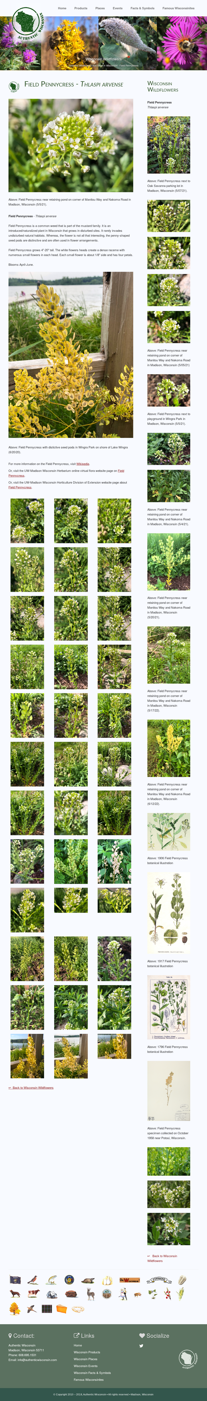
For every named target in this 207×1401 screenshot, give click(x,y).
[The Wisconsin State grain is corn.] (181, 1294)
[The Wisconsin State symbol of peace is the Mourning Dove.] (31, 1309)
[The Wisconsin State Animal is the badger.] (88, 1280)
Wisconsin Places (85, 1359)
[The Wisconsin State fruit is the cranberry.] (167, 1294)
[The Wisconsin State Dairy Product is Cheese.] (61, 1309)
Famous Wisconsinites (89, 1379)
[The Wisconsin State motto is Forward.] (159, 1280)
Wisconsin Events (86, 1366)
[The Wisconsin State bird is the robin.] (33, 1280)
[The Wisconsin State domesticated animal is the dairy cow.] (33, 1294)
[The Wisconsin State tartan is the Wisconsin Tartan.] (47, 1309)
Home (62, 8)
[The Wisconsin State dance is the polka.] (123, 1294)
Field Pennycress (20, 487)
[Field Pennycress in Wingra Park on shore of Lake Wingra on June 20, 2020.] (70, 354)
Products (80, 8)
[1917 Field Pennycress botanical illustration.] (168, 912)
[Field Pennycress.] (168, 1161)
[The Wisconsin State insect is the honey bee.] (138, 1294)
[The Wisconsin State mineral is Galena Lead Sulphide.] (52, 1294)
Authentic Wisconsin (94, 1394)
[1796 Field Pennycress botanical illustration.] (168, 1007)
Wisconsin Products (87, 1352)
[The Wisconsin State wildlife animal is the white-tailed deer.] (90, 1294)
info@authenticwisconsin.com (37, 1360)
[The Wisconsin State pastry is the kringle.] (78, 1309)
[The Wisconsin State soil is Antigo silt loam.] (107, 1293)
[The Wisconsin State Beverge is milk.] (107, 1280)
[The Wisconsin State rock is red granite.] (71, 1294)
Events (118, 8)
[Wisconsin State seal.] (69, 1279)
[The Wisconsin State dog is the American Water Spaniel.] (15, 1294)
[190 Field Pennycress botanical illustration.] (168, 831)
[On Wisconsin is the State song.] (130, 1280)
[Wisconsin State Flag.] (15, 1279)
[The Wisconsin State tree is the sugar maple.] (14, 1309)
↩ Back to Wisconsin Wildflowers (31, 1087)
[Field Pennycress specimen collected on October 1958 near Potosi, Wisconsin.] (168, 1090)
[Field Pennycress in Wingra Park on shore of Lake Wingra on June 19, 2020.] (27, 1055)
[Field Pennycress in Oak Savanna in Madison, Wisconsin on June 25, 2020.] (71, 861)
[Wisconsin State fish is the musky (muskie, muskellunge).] (51, 1279)
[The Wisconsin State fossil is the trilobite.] (182, 1280)
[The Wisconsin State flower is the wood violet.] (153, 1294)
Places (100, 8)
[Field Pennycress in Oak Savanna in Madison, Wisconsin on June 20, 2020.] (114, 861)
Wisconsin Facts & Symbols (92, 1372)
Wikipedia (82, 464)
